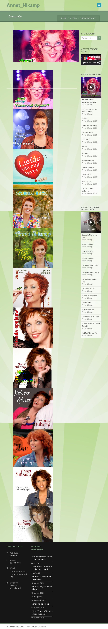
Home (63, 18)
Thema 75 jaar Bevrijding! (42, 587)
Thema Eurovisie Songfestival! (41, 578)
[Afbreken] (98, 62)
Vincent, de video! (41, 604)
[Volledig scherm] (100, 62)
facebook (98, 626)
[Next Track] (98, 87)
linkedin (80, 626)
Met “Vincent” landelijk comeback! (42, 612)
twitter (92, 626)
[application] (91, 60)
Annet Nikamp (41, 626)
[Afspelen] (84, 62)
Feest (73, 18)
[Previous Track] (83, 87)
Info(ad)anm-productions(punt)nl (19, 574)
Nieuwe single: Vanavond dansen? (42, 558)
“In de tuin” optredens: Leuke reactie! (42, 567)
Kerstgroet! (37, 596)
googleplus (86, 626)
